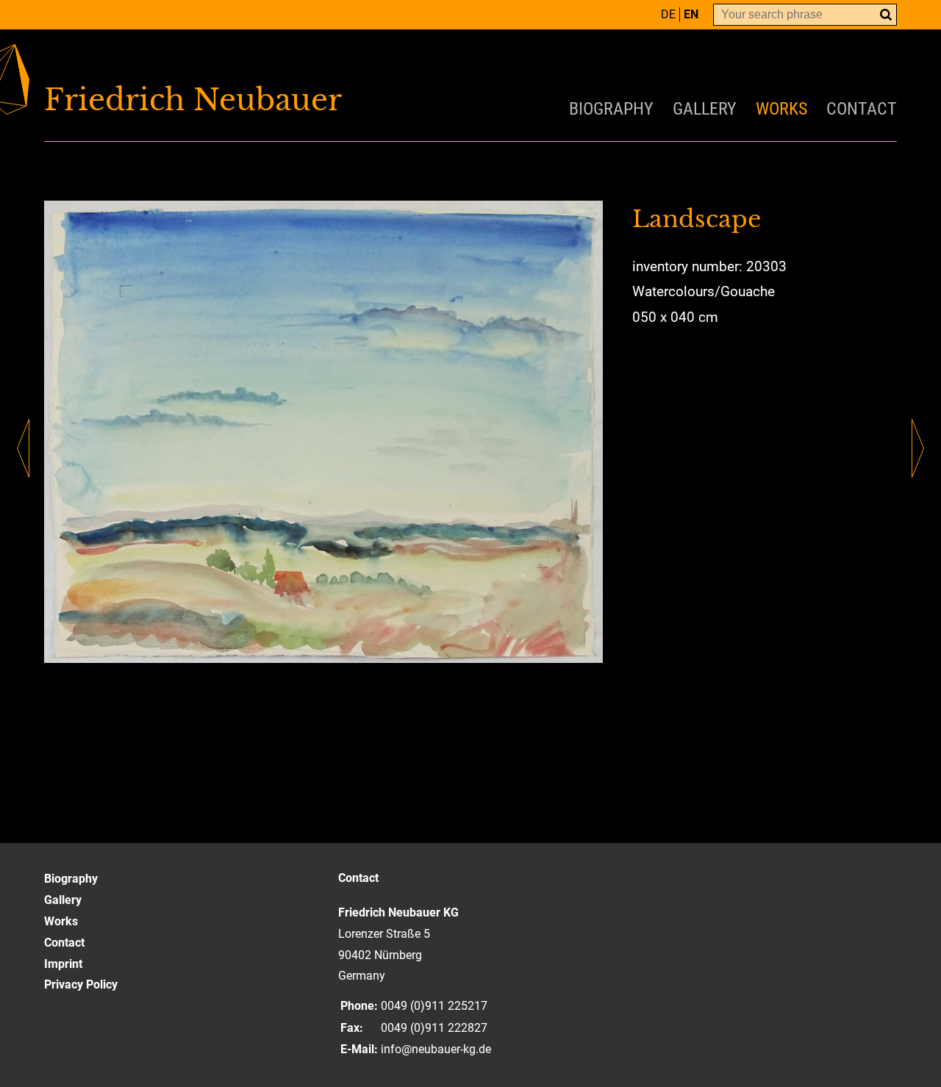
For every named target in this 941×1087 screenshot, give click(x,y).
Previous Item (23, 448)
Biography (611, 108)
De (668, 14)
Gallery (705, 108)
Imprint (63, 964)
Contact (861, 108)
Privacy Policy (81, 984)
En (691, 14)
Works (781, 108)
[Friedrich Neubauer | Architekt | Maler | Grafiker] (257, 100)
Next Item (918, 448)
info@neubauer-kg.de (436, 1049)
